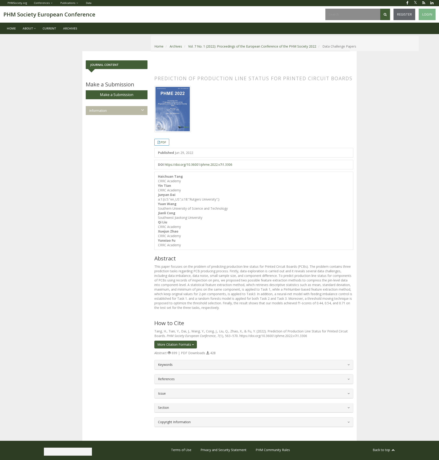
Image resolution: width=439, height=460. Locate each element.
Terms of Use (181, 450)
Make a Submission (116, 94)
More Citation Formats (174, 344)
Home (11, 28)
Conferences (42, 3)
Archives (70, 28)
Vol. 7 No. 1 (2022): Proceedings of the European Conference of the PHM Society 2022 (252, 46)
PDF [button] (163, 142)
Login (427, 14)
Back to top (382, 450)
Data (88, 3)
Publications (67, 3)
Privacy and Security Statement (223, 450)
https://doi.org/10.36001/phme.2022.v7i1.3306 (198, 164)
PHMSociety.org (17, 3)
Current (49, 28)
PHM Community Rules (273, 450)
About (28, 28)
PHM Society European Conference (49, 14)
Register (404, 14)
